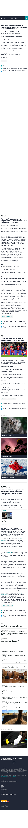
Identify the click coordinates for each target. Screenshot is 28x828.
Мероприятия (10, 759)
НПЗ (12, 605)
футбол (13, 398)
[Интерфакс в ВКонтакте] (6, 797)
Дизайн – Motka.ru (4, 806)
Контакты (2, 758)
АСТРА (2, 787)
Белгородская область (6, 162)
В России (3, 22)
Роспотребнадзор (5, 316)
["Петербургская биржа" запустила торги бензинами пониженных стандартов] (7, 518)
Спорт (2, 335)
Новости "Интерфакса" (4, 790)
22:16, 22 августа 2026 (5, 336)
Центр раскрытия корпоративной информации (8, 794)
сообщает (20, 92)
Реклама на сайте (4, 759)
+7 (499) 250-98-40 (4, 776)
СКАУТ (2, 785)
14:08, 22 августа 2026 (5, 487)
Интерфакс (14, 18)
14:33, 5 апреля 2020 (5, 23)
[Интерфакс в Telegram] (4, 797)
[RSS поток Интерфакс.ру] (8, 797)
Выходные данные (4, 805)
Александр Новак (5, 605)
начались (9, 552)
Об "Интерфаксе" (8, 758)
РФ (11, 316)
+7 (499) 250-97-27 (13, 776)
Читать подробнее (11, 523)
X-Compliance (3, 784)
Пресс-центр (15, 758)
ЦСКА (2, 398)
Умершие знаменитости (7, 749)
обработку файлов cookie (22, 773)
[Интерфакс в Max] (9, 797)
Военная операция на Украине (16, 79)
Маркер (2, 786)
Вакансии (20, 758)
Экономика (4, 486)
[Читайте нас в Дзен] (2, 797)
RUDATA (2, 793)
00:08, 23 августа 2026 (5, 216)
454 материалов (4, 751)
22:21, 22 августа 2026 (5, 80)
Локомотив (7, 398)
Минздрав (3, 61)
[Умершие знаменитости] (14, 747)
